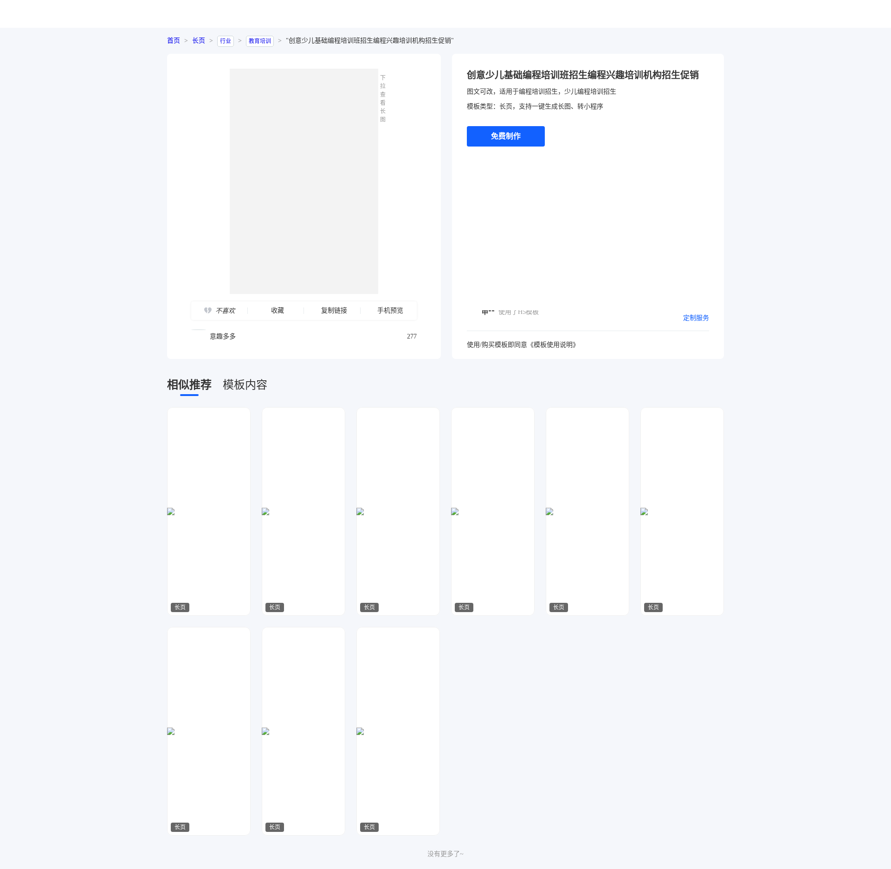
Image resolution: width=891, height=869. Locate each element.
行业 (225, 41)
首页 (173, 40)
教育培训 (260, 41)
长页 (198, 40)
